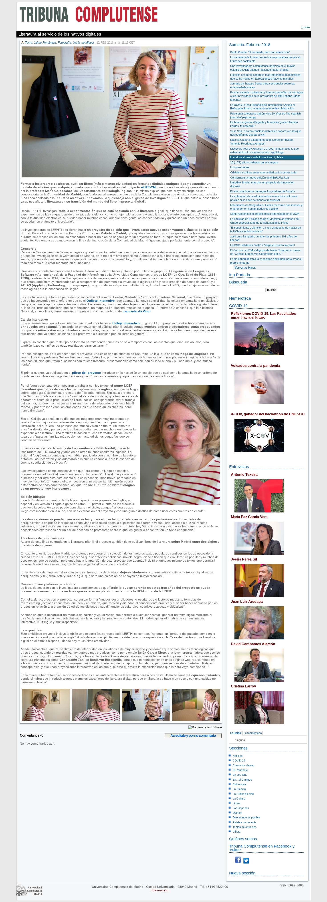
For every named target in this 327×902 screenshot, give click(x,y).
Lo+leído (235, 733)
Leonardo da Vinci (136, 311)
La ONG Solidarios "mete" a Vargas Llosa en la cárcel (262, 245)
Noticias (237, 755)
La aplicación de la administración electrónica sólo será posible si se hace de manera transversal (263, 198)
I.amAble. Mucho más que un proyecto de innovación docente (262, 184)
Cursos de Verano (243, 765)
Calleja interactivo (126, 323)
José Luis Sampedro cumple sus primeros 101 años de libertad (263, 238)
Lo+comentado (253, 733)
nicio (306, 27)
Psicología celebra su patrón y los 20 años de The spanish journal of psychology (265, 115)
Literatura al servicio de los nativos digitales (256, 157)
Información (160, 890)
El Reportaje (240, 770)
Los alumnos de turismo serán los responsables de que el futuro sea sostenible (265, 59)
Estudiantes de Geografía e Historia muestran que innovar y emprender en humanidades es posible (266, 207)
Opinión (237, 812)
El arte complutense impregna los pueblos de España (262, 191)
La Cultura (239, 798)
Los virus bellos (239, 167)
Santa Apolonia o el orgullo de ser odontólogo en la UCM (264, 213)
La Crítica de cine (243, 794)
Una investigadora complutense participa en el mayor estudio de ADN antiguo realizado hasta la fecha (262, 67)
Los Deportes (241, 808)
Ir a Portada (239, 274)
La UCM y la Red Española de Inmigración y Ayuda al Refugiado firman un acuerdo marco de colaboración (262, 106)
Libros (236, 803)
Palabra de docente (244, 822)
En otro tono (240, 774)
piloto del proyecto (86, 372)
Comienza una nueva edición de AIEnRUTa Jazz (259, 177)
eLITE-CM (148, 187)
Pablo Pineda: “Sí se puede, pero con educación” (260, 52)
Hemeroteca (240, 298)
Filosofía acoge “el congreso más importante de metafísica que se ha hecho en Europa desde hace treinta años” (265, 76)
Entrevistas (239, 466)
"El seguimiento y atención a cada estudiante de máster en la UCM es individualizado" (265, 229)
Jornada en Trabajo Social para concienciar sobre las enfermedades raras (262, 85)
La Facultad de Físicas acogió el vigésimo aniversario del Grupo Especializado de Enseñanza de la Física (264, 220)
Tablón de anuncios (244, 827)
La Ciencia (239, 789)
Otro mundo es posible (246, 817)
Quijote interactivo (101, 300)
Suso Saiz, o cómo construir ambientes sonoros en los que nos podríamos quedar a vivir (265, 133)
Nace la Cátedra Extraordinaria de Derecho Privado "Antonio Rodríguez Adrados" (261, 141)
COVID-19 (238, 305)
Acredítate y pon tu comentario (193, 735)
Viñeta (236, 831)
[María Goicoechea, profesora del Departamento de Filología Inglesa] (45, 719)
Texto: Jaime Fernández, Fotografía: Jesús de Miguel (59, 42)
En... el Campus (242, 779)
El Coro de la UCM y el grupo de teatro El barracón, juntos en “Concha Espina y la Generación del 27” (265, 252)
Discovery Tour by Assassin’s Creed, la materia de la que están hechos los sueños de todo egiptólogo (264, 150)
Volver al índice (245, 267)
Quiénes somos (243, 838)
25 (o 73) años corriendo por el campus (254, 162)
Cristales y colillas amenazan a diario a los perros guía (263, 172)
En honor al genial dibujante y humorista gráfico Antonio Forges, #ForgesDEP (264, 124)
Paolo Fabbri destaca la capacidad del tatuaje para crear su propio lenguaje (266, 260)
